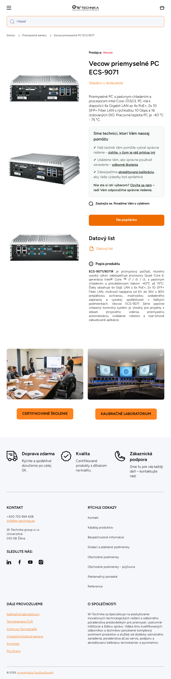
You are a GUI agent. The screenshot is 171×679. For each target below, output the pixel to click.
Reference (95, 586)
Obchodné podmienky (103, 557)
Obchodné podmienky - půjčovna (111, 567)
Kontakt (93, 518)
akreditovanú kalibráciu (136, 172)
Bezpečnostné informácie (106, 537)
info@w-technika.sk (21, 521)
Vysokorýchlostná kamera (25, 636)
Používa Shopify (44, 672)
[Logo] (85, 7)
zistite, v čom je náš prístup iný (131, 152)
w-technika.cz (25, 672)
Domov (11, 35)
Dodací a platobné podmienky (108, 547)
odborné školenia (125, 165)
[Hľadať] (10, 21)
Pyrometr (13, 644)
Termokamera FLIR (20, 621)
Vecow (108, 52)
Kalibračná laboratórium (23, 614)
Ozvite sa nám (141, 185)
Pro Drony (14, 651)
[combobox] (85, 21)
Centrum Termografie (22, 629)
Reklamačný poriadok (103, 577)
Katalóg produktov (100, 527)
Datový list (104, 248)
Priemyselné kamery (34, 35)
